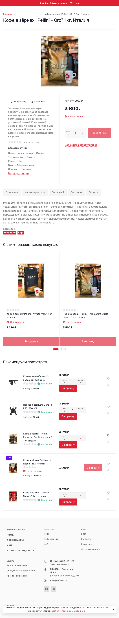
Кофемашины (16, 529)
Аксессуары (15, 540)
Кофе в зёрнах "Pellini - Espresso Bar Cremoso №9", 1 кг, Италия (38, 437)
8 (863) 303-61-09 (62, 561)
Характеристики (35, 192)
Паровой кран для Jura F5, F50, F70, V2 (38, 406)
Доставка (76, 192)
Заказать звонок (59, 564)
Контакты (86, 539)
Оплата (93, 192)
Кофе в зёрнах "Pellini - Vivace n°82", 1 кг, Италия (29, 315)
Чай (9, 545)
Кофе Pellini (10, 233)
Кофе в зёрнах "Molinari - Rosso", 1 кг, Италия (37, 462)
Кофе (20, 233)
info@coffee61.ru (59, 580)
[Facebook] (46, 589)
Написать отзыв (31, 142)
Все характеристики (18, 173)
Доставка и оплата (91, 549)
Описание (12, 192)
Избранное (20, 101)
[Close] (113, 609)
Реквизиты (86, 544)
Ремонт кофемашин (17, 565)
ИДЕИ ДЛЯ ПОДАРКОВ (20, 550)
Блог (83, 534)
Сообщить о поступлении (81, 144)
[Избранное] (108, 378)
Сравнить (39, 101)
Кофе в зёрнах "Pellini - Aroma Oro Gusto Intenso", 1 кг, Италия (85, 315)
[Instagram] (53, 589)
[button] (56, 349)
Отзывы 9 (58, 192)
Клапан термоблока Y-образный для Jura (35, 378)
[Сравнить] (108, 384)
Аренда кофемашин (17, 575)
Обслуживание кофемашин (21, 570)
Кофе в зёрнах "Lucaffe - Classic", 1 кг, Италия (36, 494)
